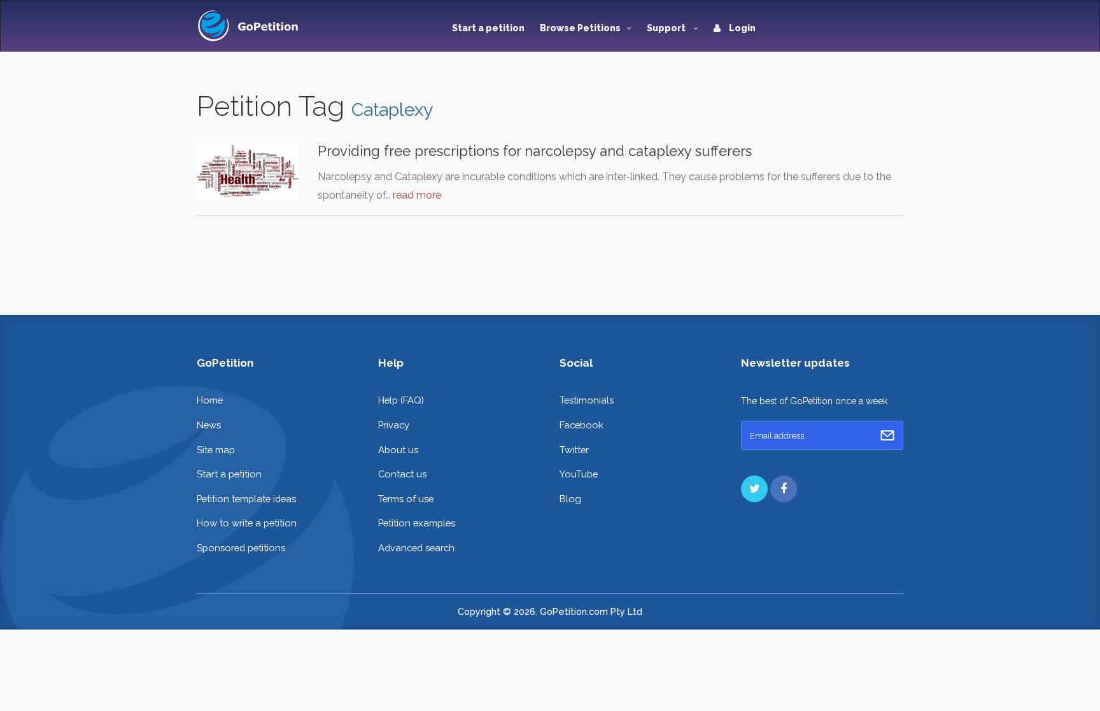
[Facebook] (783, 488)
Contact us (402, 473)
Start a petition (488, 28)
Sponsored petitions (241, 547)
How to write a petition (247, 522)
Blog (570, 498)
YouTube (579, 473)
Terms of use (406, 498)
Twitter (574, 449)
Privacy (393, 424)
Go (887, 435)
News (209, 424)
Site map (216, 449)
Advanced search (416, 547)
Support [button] (667, 28)
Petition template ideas (246, 498)
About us (398, 449)
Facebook (581, 424)
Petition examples (416, 522)
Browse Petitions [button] (580, 28)
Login (741, 28)
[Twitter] (754, 488)
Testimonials (587, 400)
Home (210, 400)
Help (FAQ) (401, 400)
